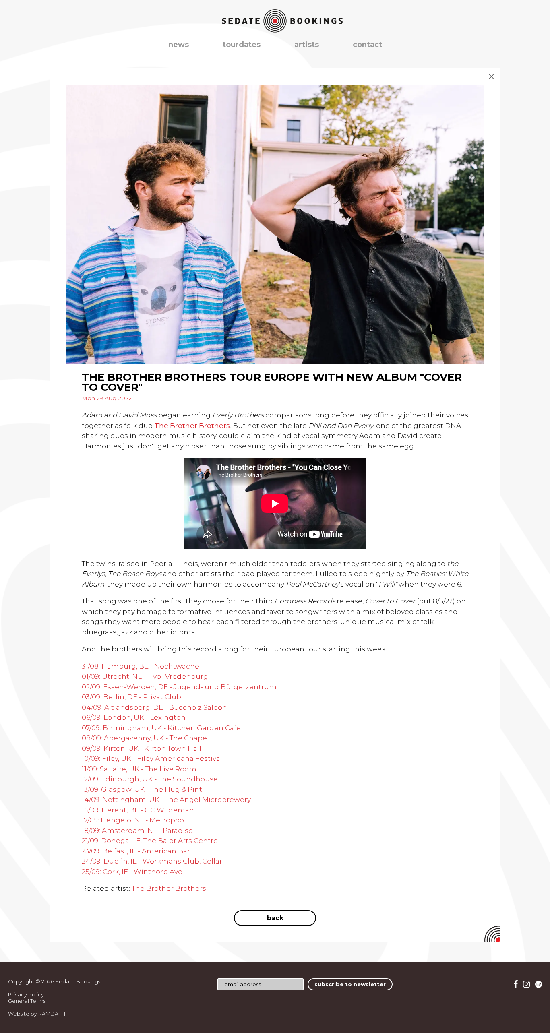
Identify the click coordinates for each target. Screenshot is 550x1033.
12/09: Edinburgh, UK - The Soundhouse (150, 779)
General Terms (26, 1001)
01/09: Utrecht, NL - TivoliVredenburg (145, 676)
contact (367, 44)
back (275, 918)
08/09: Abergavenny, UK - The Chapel (145, 738)
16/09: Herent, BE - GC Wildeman (138, 810)
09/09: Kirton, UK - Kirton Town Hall (141, 748)
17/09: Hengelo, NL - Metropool (134, 820)
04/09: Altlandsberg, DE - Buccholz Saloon (154, 707)
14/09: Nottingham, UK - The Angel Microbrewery (166, 799)
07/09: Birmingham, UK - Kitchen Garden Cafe (161, 728)
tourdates (242, 44)
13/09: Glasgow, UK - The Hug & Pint (142, 789)
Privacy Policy (26, 994)
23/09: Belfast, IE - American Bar (136, 851)
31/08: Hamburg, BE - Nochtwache (140, 666)
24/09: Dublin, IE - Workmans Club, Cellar (152, 861)
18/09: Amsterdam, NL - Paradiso (137, 830)
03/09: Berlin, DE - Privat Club (131, 697)
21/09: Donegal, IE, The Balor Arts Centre (150, 841)
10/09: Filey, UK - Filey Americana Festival (152, 758)
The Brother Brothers (169, 888)
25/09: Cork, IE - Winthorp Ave (132, 872)
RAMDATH (51, 1013)
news (178, 44)
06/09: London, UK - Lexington (134, 717)
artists (306, 44)
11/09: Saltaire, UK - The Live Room (139, 769)
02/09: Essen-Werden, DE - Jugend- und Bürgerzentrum (179, 687)
